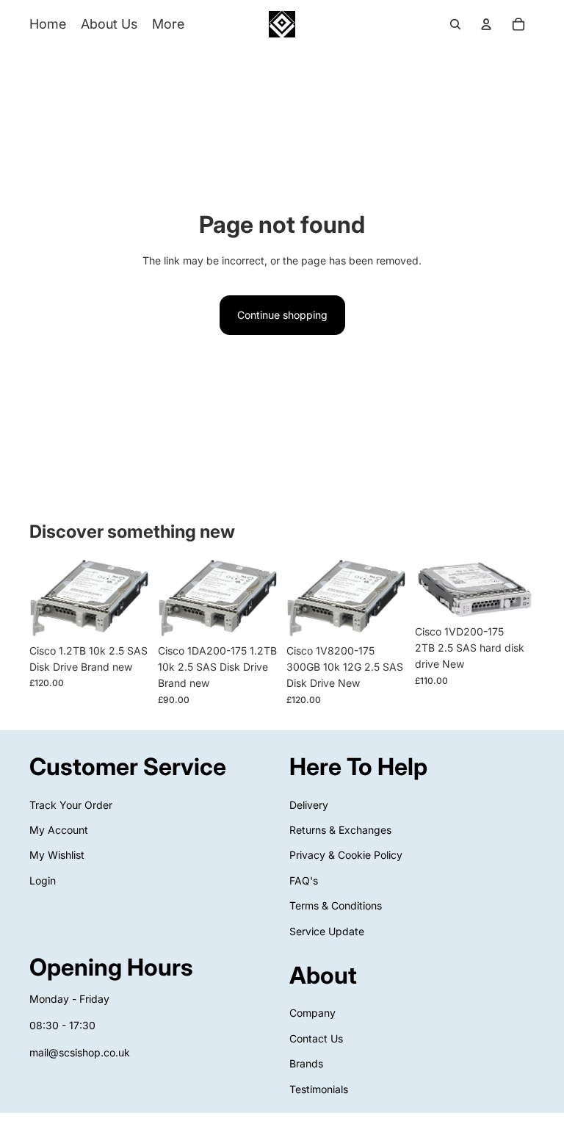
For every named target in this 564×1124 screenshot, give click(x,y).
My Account (58, 830)
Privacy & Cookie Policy (345, 855)
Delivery (308, 805)
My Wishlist (56, 855)
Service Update (326, 931)
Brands (306, 1063)
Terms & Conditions (335, 905)
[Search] (455, 24)
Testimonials (318, 1089)
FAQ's (303, 880)
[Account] (486, 24)
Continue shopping (282, 315)
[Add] (126, 614)
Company (312, 1012)
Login (42, 880)
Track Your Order (70, 805)
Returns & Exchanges (340, 830)
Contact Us (316, 1038)
